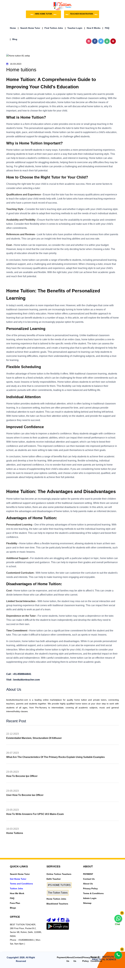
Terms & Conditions (93, 893)
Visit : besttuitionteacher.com (23, 679)
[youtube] (67, 921)
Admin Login (89, 898)
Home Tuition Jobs (56, 899)
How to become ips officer (22, 776)
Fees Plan (15, 903)
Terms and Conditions (21, 883)
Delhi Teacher (53, 879)
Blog (13, 39)
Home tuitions (14, 833)
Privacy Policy (90, 888)
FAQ (105, 28)
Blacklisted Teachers (57, 903)
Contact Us (89, 879)
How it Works (92, 28)
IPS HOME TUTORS (59, 885)
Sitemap (87, 903)
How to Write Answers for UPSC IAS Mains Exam (35, 814)
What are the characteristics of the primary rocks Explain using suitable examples (55, 757)
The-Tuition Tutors (58, 892)
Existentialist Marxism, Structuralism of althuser (34, 738)
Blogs (13, 908)
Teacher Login (73, 28)
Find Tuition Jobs (52, 28)
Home (13, 28)
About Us (88, 883)
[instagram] (62, 921)
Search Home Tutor (29, 28)
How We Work (17, 893)
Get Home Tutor (18, 879)
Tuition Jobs (16, 888)
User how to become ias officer (24, 795)
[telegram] (48, 921)
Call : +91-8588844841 (18, 674)
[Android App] (57, 926)
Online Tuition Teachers (58, 874)
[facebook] (58, 921)
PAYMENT (88, 874)
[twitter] (54, 921)
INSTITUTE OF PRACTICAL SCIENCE (105, 958)
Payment (61, 957)
